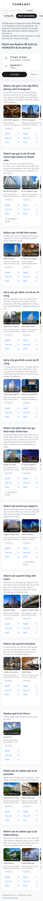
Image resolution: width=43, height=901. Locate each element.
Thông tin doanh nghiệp (10, 898)
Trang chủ (6, 11)
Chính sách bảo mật (8, 895)
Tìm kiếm (14, 74)
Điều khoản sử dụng (24, 895)
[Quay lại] (4, 4)
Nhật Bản (14, 11)
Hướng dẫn (8, 16)
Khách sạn (22, 11)
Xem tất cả (8, 128)
